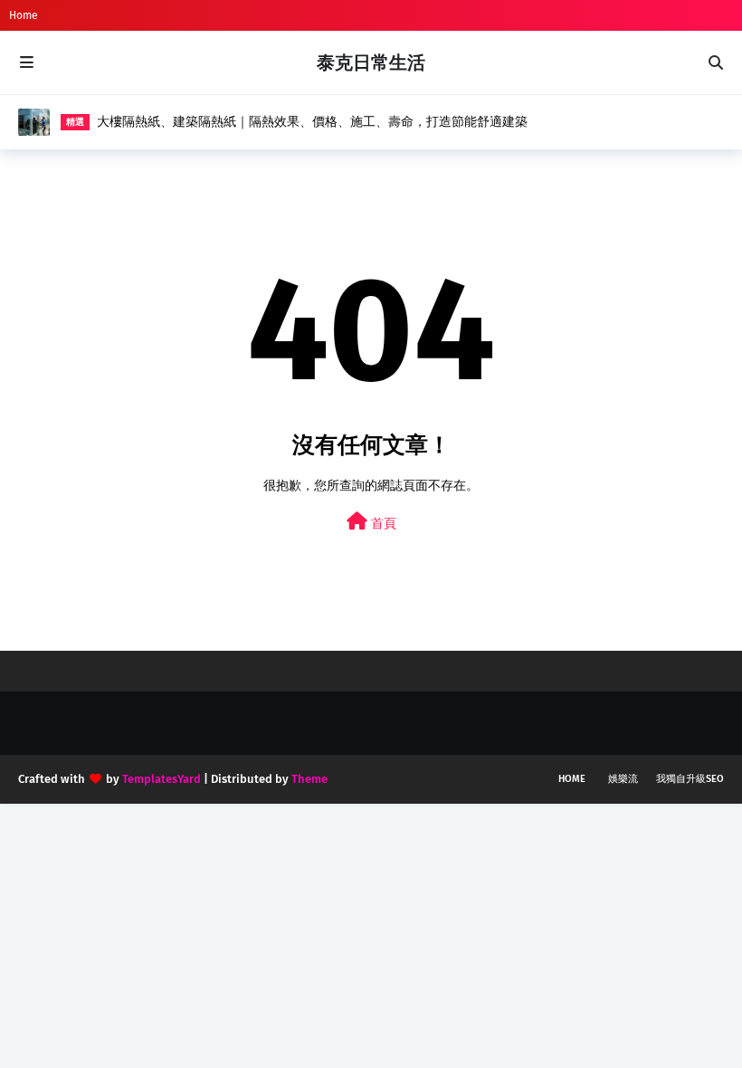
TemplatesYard (161, 779)
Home (23, 15)
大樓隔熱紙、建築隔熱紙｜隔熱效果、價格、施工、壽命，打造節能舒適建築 (312, 121)
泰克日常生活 (371, 62)
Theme (309, 779)
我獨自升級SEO (690, 779)
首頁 (381, 523)
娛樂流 (623, 779)
